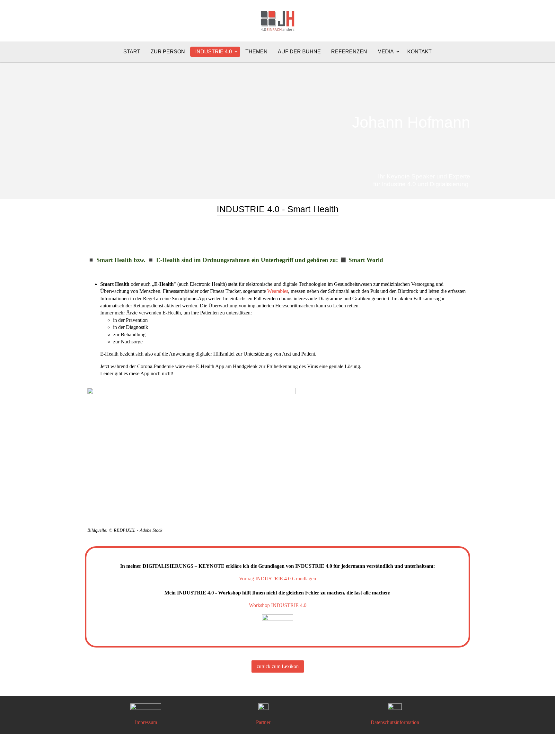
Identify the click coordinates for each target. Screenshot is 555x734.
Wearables (277, 291)
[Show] (236, 51)
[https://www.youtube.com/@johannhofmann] (395, 708)
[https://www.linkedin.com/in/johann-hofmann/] (145, 707)
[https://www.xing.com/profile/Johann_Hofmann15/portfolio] (263, 708)
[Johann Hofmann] (277, 82)
